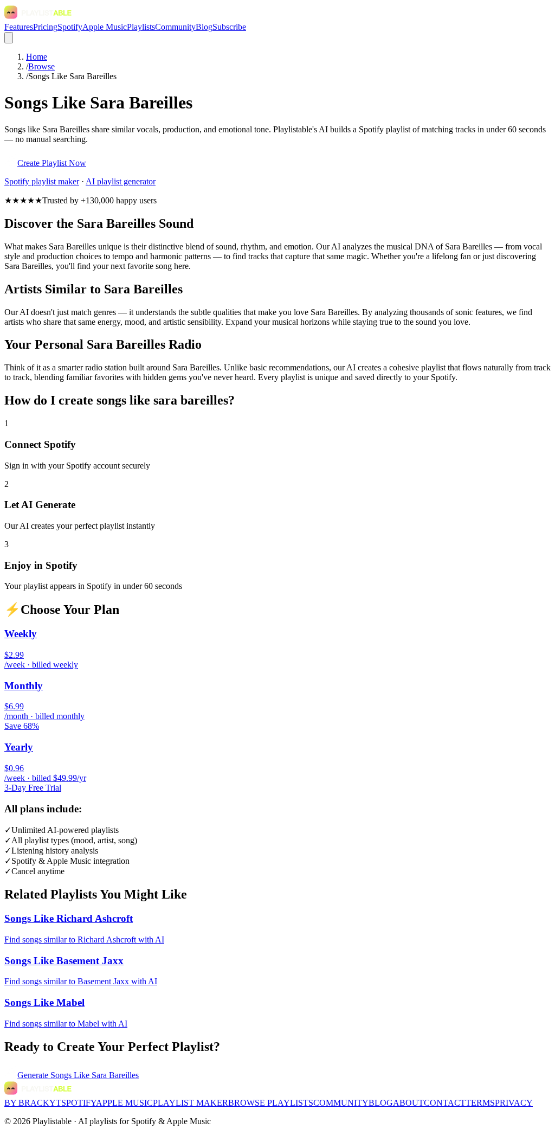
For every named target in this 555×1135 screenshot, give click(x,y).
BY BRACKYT (32, 1102)
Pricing (45, 26)
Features (18, 26)
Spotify (69, 26)
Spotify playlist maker (41, 181)
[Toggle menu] (8, 37)
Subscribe (229, 26)
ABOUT (408, 1102)
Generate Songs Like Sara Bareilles (78, 1075)
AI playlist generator (121, 181)
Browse (41, 66)
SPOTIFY (78, 1102)
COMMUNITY (341, 1102)
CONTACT (445, 1102)
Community (175, 26)
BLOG (381, 1102)
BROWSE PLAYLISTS (270, 1102)
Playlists (141, 26)
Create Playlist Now (51, 163)
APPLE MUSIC (124, 1102)
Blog (204, 26)
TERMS (480, 1102)
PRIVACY (514, 1102)
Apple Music (104, 26)
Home (36, 56)
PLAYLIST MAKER (190, 1102)
